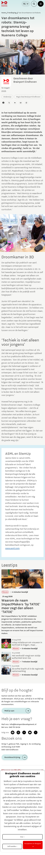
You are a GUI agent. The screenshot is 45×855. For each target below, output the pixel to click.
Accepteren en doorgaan (32, 843)
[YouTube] (30, 732)
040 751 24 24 (14, 727)
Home (3, 13)
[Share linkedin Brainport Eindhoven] (15, 103)
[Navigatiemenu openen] (41, 4)
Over (22, 837)
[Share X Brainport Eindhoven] (9, 103)
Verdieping (12, 13)
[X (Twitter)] (36, 732)
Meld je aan (9, 711)
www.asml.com (12, 548)
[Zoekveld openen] (34, 4)
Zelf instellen (11, 846)
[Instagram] (18, 732)
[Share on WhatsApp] (26, 103)
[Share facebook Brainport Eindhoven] (3, 103)
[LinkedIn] (24, 732)
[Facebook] (13, 732)
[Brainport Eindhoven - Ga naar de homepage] (4, 3)
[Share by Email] (21, 103)
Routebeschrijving (12, 757)
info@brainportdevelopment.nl (23, 724)
